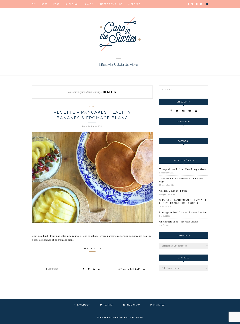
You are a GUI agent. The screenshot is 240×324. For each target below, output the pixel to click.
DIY (34, 4)
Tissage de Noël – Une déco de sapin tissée (183, 169)
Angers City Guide (110, 4)
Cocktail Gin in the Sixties (173, 190)
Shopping (71, 4)
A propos (134, 4)
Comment (52, 268)
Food (56, 4)
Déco (44, 4)
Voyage (88, 4)
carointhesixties (134, 268)
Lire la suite (92, 248)
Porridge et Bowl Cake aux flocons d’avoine (183, 212)
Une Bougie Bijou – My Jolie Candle (178, 221)
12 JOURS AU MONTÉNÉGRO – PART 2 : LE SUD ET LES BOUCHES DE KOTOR (183, 202)
